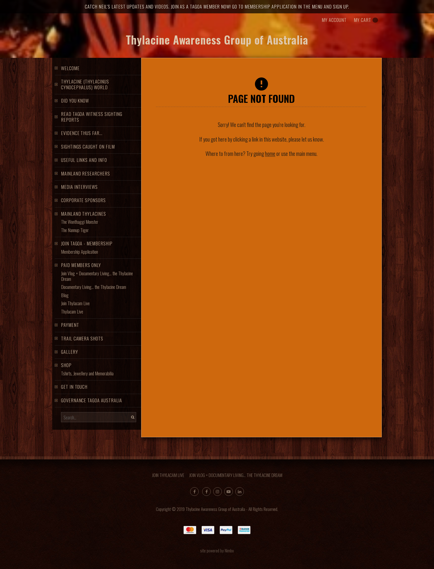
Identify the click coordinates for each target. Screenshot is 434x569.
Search (132, 417)
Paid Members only (81, 264)
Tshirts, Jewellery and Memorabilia (87, 373)
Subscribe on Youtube (228, 491)
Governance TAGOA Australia (91, 400)
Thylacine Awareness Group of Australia (217, 39)
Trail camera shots (82, 338)
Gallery (69, 351)
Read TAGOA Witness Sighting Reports (91, 116)
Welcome (70, 68)
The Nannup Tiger (75, 230)
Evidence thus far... (81, 132)
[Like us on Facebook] (194, 491)
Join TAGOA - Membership (87, 243)
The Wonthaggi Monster (79, 221)
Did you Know (75, 100)
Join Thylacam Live (75, 303)
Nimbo (229, 550)
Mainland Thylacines (83, 213)
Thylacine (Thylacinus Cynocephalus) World (85, 84)
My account (334, 19)
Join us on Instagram (217, 491)
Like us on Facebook (206, 491)
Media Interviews (79, 186)
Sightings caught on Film (88, 146)
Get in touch (74, 386)
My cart (362, 19)
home (270, 153)
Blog (65, 295)
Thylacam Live (72, 311)
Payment (70, 324)
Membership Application (79, 251)
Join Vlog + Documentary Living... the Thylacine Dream (97, 276)
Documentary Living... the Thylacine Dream (93, 286)
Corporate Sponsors (83, 200)
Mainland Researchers (85, 173)
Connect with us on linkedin (239, 491)
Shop (66, 365)
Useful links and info (84, 159)
